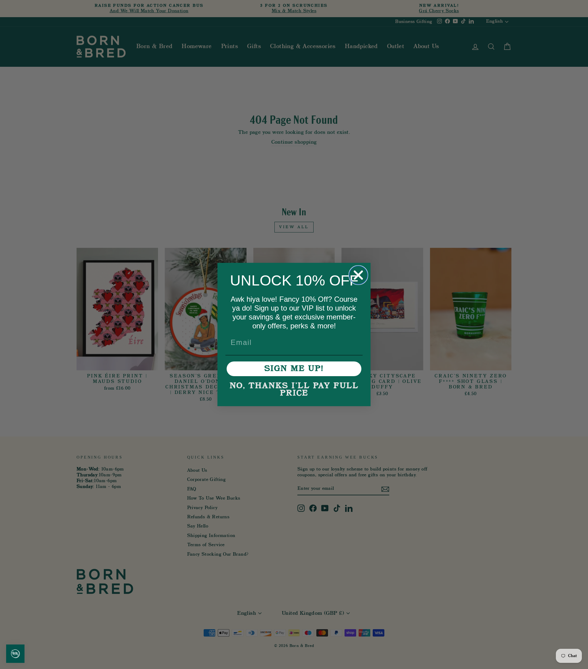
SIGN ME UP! (294, 368)
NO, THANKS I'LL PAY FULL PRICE (294, 389)
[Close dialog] (358, 275)
